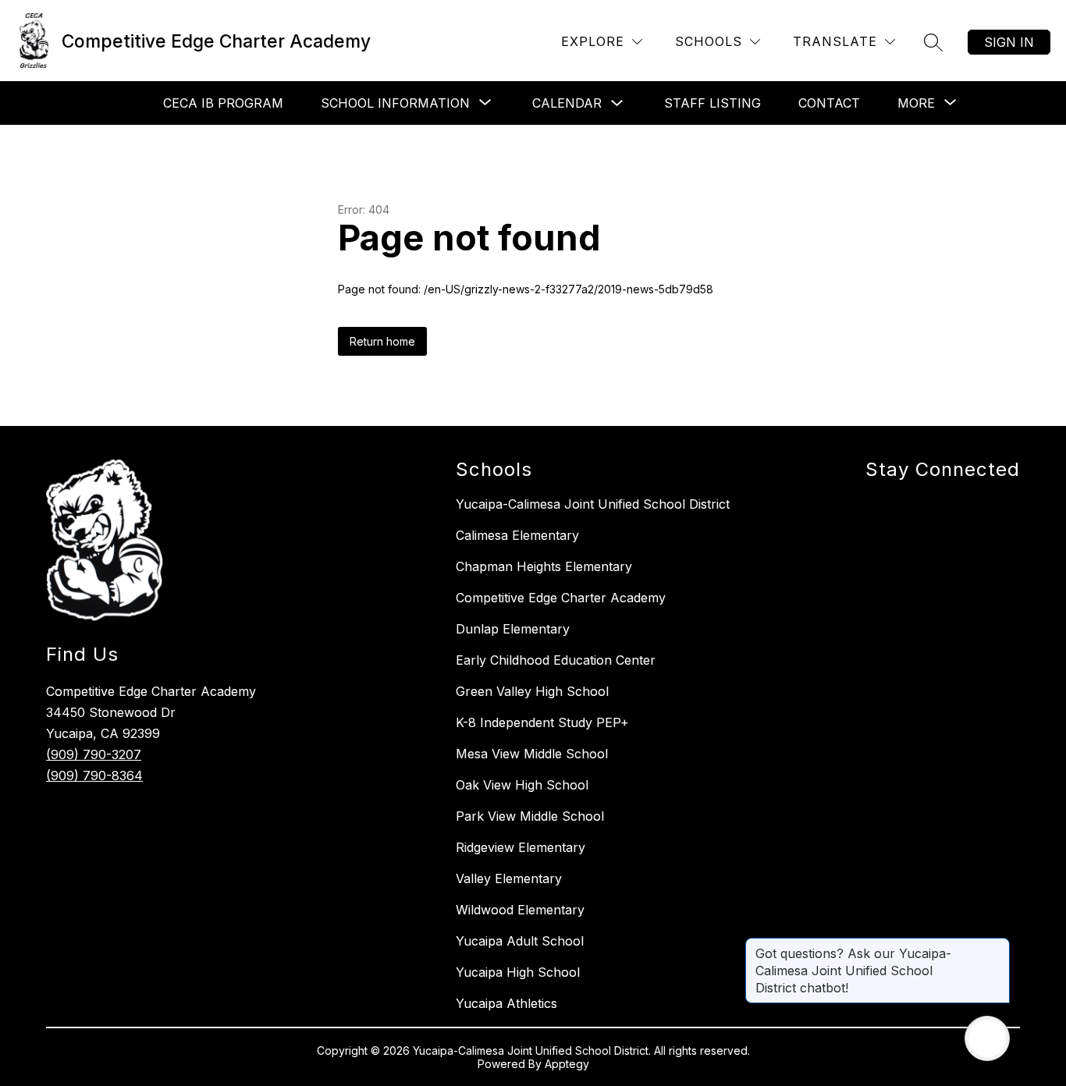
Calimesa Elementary (517, 535)
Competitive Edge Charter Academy (561, 597)
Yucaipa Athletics (506, 1003)
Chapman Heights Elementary (544, 566)
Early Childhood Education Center (556, 660)
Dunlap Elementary (513, 629)
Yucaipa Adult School (520, 941)
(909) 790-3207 (93, 754)
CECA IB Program (223, 103)
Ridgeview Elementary (520, 847)
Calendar (567, 103)
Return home (382, 341)
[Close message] (997, 945)
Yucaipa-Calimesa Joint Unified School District (593, 504)
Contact (829, 103)
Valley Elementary (509, 878)
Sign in (1009, 42)
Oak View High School (522, 785)
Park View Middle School (530, 816)
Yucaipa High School (518, 972)
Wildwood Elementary (520, 909)
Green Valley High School (532, 691)
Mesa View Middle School (532, 753)
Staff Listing (712, 103)
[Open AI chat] (987, 1038)
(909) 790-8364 (94, 775)
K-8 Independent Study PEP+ (542, 722)
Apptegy (567, 1063)
